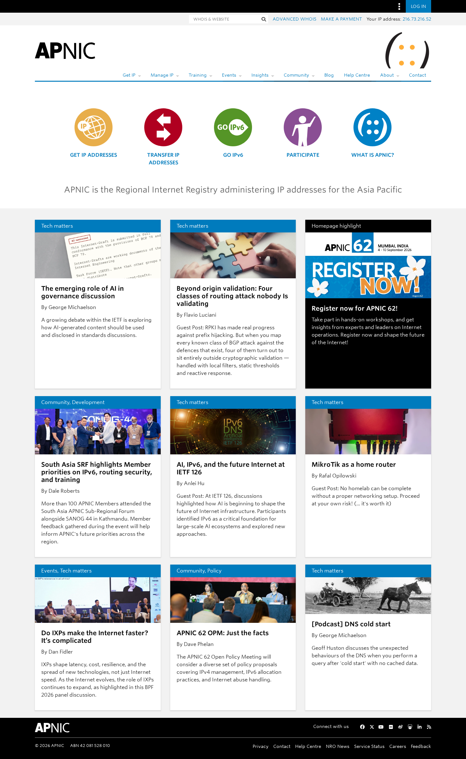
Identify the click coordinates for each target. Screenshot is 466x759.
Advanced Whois (294, 19)
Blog (329, 75)
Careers (397, 746)
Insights (260, 75)
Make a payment (341, 19)
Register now (356, 335)
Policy (214, 571)
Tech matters (57, 226)
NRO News (337, 746)
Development (88, 402)
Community (296, 75)
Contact (417, 75)
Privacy (261, 746)
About (387, 75)
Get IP (129, 75)
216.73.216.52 (417, 19)
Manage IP (162, 75)
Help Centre (357, 75)
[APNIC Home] (65, 50)
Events (229, 75)
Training (198, 75)
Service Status (369, 746)
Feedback (421, 746)
